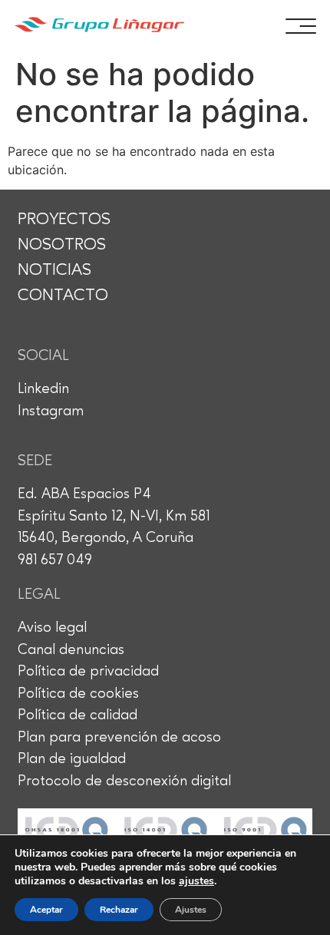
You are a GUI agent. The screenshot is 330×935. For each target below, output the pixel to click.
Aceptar (46, 910)
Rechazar (119, 910)
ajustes (196, 881)
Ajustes (190, 910)
